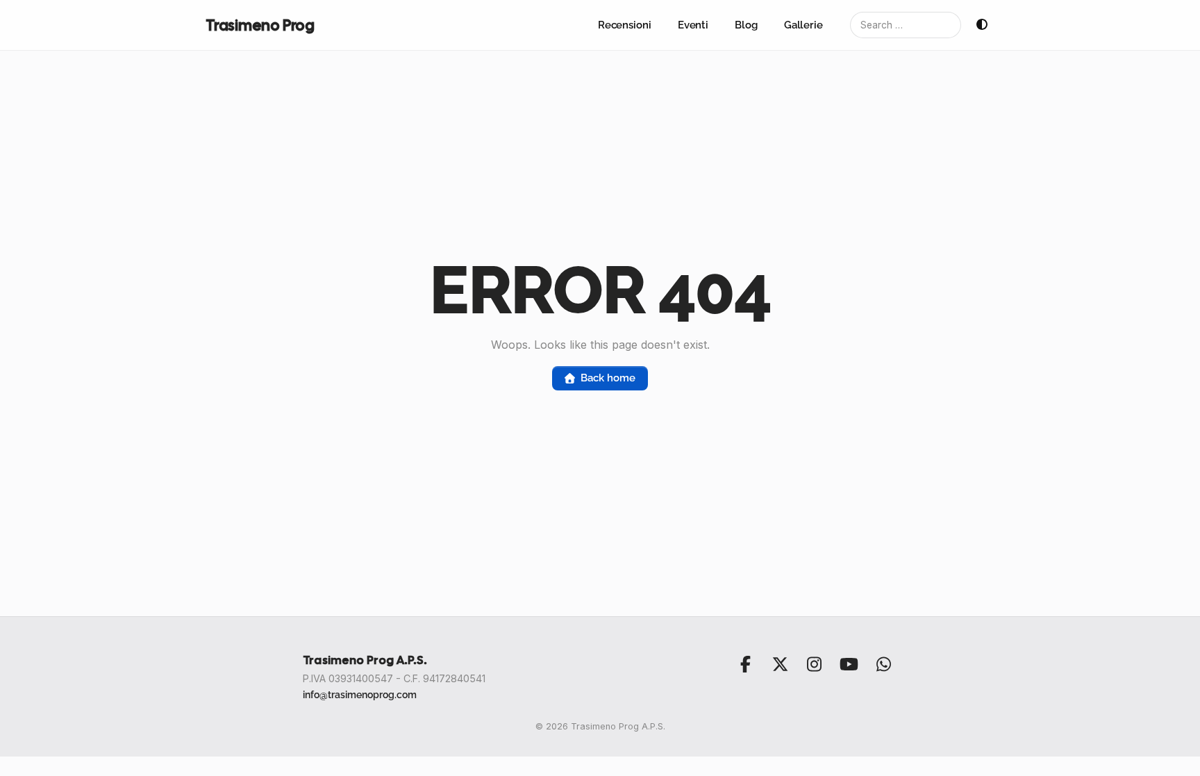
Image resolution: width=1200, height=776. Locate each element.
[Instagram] (814, 664)
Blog (746, 25)
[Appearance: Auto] (981, 25)
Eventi (693, 25)
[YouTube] (848, 664)
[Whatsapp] (883, 664)
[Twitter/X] (780, 664)
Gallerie (803, 25)
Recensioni (624, 25)
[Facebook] (746, 664)
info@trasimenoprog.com (360, 694)
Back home (608, 378)
